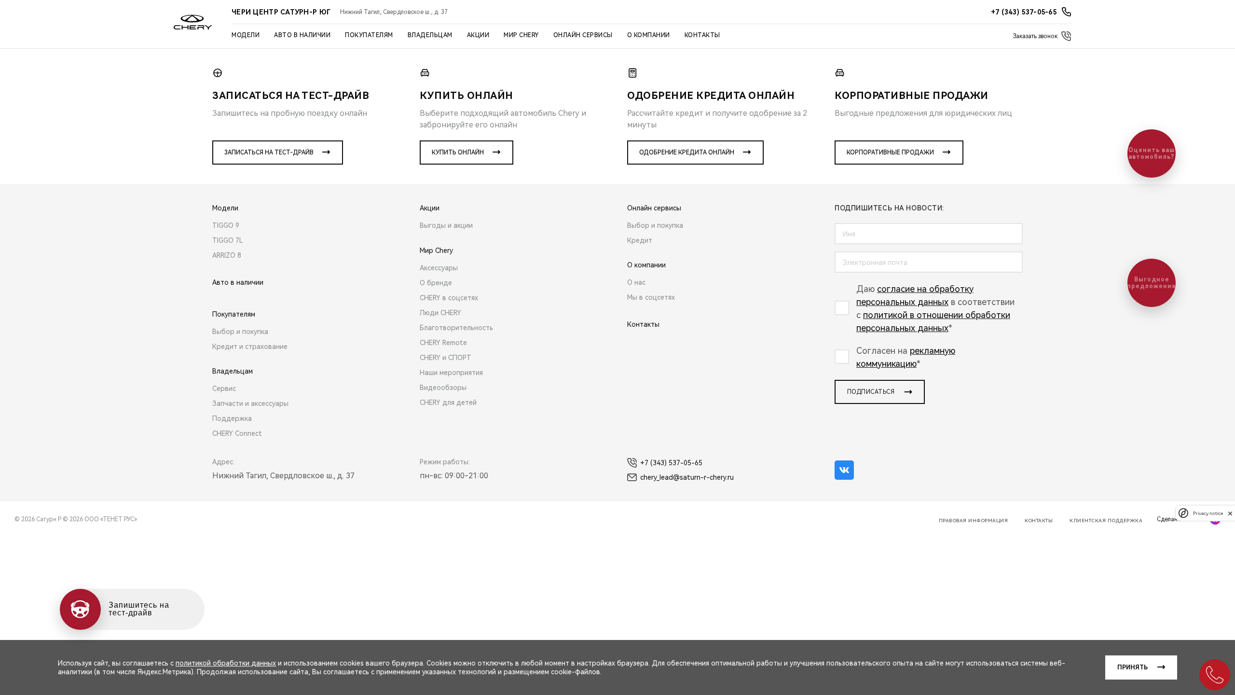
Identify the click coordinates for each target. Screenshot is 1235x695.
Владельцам (430, 35)
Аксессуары (439, 268)
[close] (1230, 513)
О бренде (436, 283)
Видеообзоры (443, 387)
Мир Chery (521, 35)
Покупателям (369, 35)
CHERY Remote (443, 343)
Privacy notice (1208, 513)
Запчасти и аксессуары (250, 403)
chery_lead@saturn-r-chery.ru (687, 477)
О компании (648, 35)
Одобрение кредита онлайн (686, 152)
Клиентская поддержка (1106, 520)
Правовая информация (973, 520)
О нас (636, 282)
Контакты (702, 35)
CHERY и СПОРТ (445, 357)
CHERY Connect (237, 433)
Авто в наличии (302, 35)
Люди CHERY (440, 313)
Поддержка (232, 418)
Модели (246, 35)
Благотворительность (456, 328)
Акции (478, 35)
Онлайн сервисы (583, 35)
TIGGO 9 (225, 225)
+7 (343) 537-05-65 (671, 463)
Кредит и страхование (250, 346)
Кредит (639, 240)
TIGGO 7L (227, 240)
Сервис (224, 388)
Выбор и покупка (240, 331)
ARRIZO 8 (226, 255)
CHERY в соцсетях (449, 298)
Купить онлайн (458, 152)
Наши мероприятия (451, 372)
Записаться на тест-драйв (269, 152)
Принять (1132, 667)
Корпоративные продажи (890, 152)
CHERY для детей (448, 402)
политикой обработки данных (226, 663)
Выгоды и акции (446, 225)
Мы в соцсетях (651, 297)
